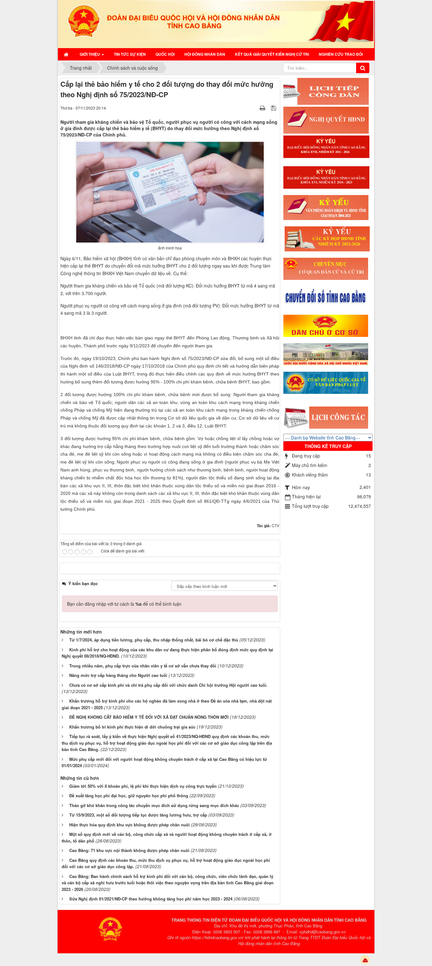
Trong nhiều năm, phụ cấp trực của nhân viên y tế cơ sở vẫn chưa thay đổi (142, 666)
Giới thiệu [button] (90, 54)
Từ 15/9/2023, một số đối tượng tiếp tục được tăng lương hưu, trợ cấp (138, 815)
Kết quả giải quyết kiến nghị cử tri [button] (272, 54)
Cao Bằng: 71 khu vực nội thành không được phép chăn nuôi (129, 850)
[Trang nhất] (67, 54)
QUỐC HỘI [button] (165, 54)
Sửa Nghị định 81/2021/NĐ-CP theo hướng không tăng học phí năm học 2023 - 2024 (150, 899)
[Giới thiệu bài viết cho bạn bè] (254, 107)
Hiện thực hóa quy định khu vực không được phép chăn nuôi (129, 825)
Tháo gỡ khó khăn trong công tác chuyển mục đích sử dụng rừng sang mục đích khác (154, 805)
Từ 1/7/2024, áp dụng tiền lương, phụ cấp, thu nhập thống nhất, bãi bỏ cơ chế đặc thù (153, 640)
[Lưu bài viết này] (274, 107)
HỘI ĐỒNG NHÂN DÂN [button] (204, 54)
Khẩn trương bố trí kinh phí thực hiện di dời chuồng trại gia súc (132, 727)
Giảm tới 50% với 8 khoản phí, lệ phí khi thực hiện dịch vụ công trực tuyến (143, 786)
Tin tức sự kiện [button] (130, 54)
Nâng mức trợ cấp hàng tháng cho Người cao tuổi (118, 675)
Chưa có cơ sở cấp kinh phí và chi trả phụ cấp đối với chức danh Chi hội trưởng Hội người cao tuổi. (168, 685)
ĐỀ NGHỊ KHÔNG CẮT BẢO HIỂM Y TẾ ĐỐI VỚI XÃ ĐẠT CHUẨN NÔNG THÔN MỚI (149, 717)
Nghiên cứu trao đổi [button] (341, 54)
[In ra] (263, 107)
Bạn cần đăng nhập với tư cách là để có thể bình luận (124, 604)
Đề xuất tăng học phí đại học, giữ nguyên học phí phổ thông (128, 795)
